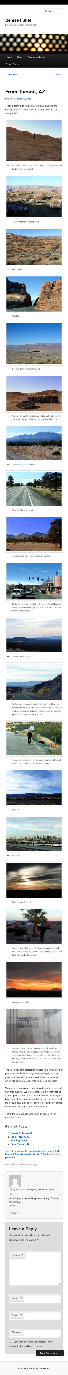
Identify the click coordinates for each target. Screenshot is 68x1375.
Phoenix (19, 1154)
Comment (18, 1255)
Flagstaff (9, 1154)
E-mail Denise (12, 64)
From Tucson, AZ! (20, 1144)
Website (16, 1332)
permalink (10, 1157)
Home (9, 57)
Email (17, 1315)
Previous (11, 74)
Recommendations (37, 57)
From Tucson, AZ (20, 1136)
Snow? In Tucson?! (21, 1132)
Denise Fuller (18, 20)
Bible (57, 1151)
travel (27, 1154)
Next (59, 74)
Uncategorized (36, 1151)
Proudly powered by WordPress (34, 1368)
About (19, 57)
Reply (14, 1212)
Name (17, 1298)
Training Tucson (19, 1140)
